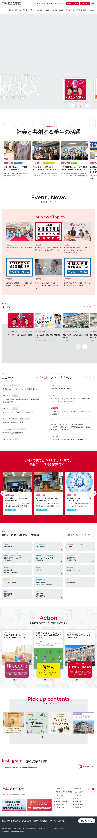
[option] (44, 56)
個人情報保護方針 (6, 828)
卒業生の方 (78, 801)
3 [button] (78, 106)
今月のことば (47, 828)
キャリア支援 (59, 795)
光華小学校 (53, 821)
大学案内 (58, 789)
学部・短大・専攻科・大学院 (64, 792)
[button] (85, 346)
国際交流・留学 (60, 804)
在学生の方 (78, 795)
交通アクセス (62, 828)
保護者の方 (78, 808)
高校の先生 (78, 798)
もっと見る (87, 306)
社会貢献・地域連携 (61, 801)
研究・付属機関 (60, 808)
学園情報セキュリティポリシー (34, 828)
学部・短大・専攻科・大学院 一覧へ (79, 535)
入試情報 (92, 10)
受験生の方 (78, 789)
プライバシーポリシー (18, 828)
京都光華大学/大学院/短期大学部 (22, 821)
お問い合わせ (87, 821)
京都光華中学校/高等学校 (40, 821)
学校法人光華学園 (7, 821)
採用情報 (55, 828)
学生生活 (58, 798)
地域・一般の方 (79, 792)
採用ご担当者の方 (79, 804)
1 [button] (14, 680)
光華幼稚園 (61, 821)
